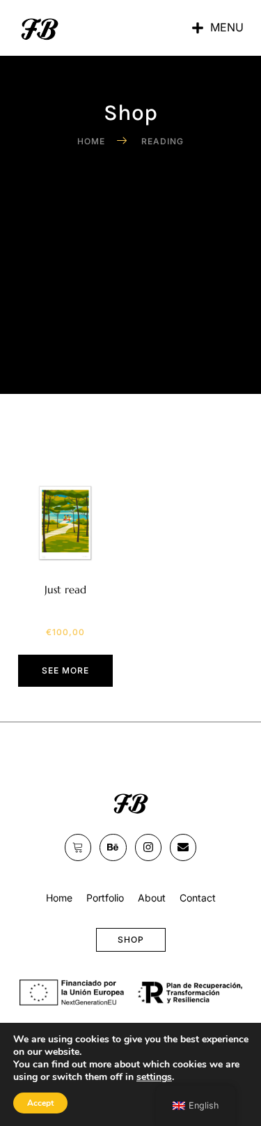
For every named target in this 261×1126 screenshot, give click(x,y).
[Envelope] (183, 847)
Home (59, 898)
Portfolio (105, 898)
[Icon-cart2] (78, 847)
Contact (198, 898)
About (152, 898)
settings (154, 1077)
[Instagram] (148, 847)
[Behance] (113, 847)
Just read (65, 589)
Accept (40, 1103)
